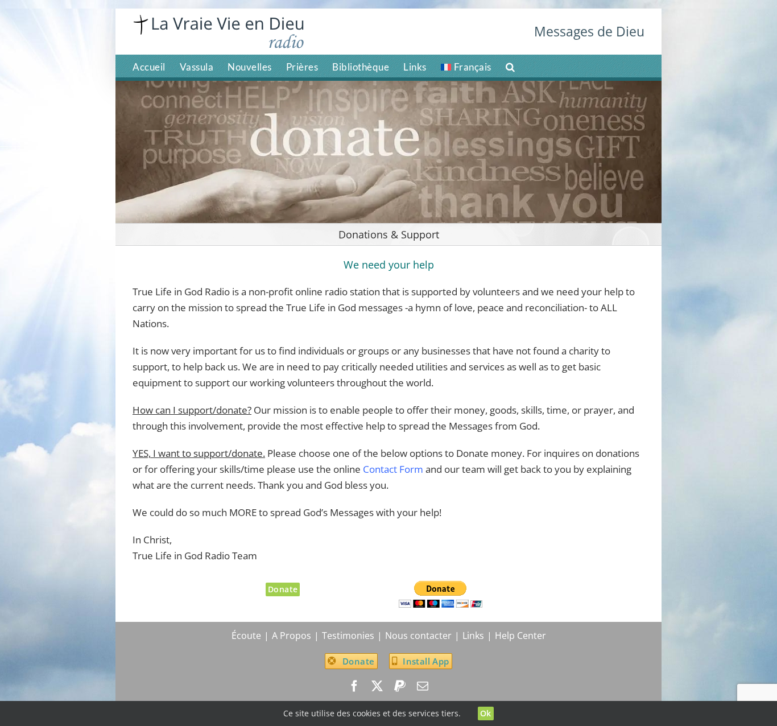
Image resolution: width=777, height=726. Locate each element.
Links (473, 635)
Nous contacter (418, 635)
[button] (510, 66)
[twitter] (377, 686)
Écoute (246, 635)
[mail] (422, 686)
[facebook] (354, 686)
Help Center (520, 635)
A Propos (291, 635)
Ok (485, 713)
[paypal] (400, 686)
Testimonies (348, 635)
